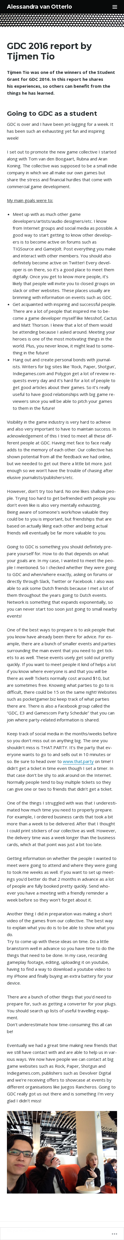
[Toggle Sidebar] (115, 7)
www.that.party (78, 761)
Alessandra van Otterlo (39, 6)
